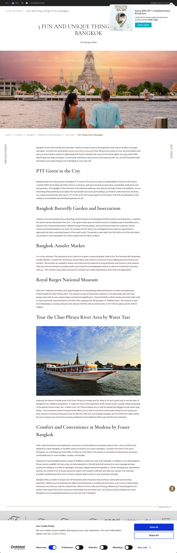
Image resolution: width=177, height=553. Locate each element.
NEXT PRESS (171, 151)
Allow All (154, 527)
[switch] (79, 547)
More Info (142, 547)
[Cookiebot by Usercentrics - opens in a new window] (18, 548)
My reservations (37, 3)
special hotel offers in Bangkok (81, 151)
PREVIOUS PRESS (5, 154)
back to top (163, 507)
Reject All (153, 535)
